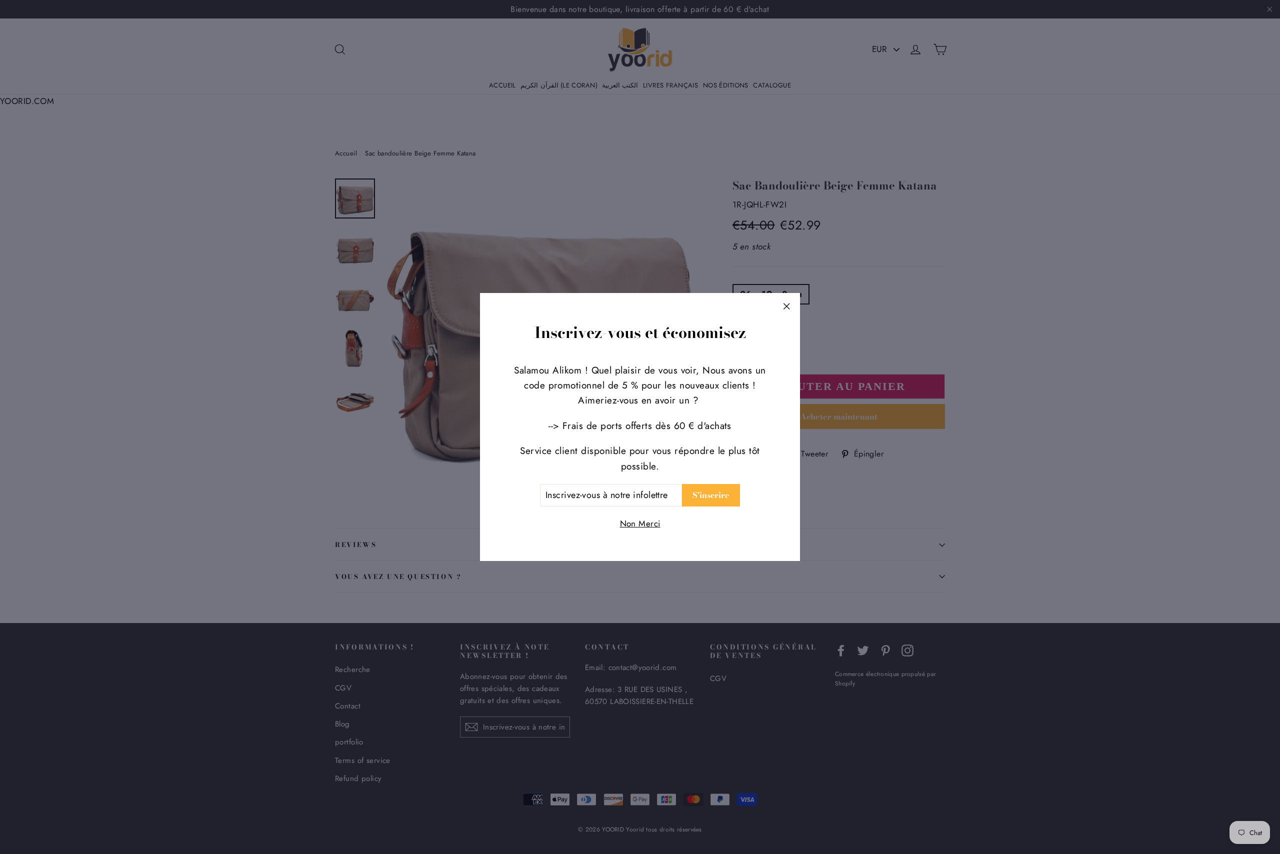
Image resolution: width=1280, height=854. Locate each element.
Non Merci (640, 524)
